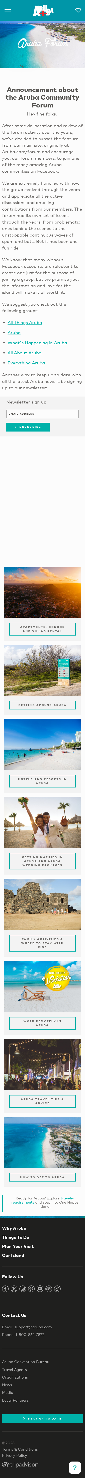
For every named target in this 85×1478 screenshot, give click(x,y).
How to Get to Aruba (42, 1177)
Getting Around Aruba (42, 705)
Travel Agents (14, 1369)
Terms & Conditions (20, 1449)
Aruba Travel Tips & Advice (42, 1101)
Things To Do (15, 1237)
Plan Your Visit (18, 1246)
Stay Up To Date (45, 1418)
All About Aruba (24, 352)
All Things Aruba (25, 322)
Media (7, 1392)
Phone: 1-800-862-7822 (23, 1334)
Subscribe (30, 426)
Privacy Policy (14, 1455)
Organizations (15, 1377)
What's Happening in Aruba (37, 342)
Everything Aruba (26, 362)
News (7, 1384)
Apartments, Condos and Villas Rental (42, 629)
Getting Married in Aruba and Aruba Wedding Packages (42, 861)
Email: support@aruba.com (27, 1327)
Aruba (14, 332)
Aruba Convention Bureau (25, 1361)
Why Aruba (14, 1228)
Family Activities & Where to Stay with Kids (42, 943)
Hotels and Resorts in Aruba (42, 781)
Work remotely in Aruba (43, 1023)
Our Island (13, 1255)
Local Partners (15, 1400)
